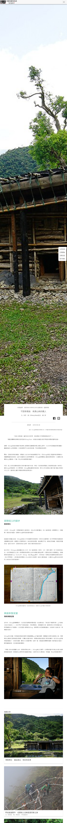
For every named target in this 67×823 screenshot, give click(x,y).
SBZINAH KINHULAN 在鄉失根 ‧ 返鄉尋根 (36, 407)
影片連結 (62, 258)
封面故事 (20, 407)
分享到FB (62, 249)
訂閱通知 (62, 252)
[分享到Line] (58, 418)
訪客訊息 (62, 255)
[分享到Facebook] (54, 418)
